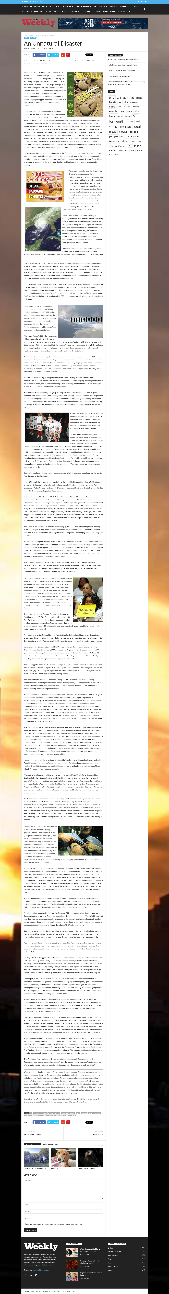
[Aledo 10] (63, 1157)
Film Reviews (113, 1255)
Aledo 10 (54, 1168)
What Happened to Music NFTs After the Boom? (90, 1250)
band (139, 97)
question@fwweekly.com (41, 1270)
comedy (134, 102)
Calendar (66, 6)
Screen (123, 6)
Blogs (110, 1259)
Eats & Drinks (82, 6)
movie (112, 131)
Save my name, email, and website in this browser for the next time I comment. (54, 1224)
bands (112, 102)
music (134, 131)
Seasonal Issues (57, 12)
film (137, 111)
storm (51, 1115)
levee (90, 1113)
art (132, 97)
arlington (122, 97)
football (127, 116)
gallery (130, 121)
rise (40, 1115)
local (137, 127)
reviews (114, 141)
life (116, 126)
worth (139, 150)
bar (120, 102)
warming (59, 1115)
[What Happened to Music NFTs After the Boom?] (72, 1252)
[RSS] (142, 2)
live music (125, 126)
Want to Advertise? (120, 12)
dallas (112, 106)
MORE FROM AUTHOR (50, 1144)
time (126, 150)
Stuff (134, 6)
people (34, 1115)
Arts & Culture (37, 6)
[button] (144, 9)
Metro (110, 1270)
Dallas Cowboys (124, 107)
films (112, 116)
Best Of (25, 12)
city (37, 1113)
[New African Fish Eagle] (90, 1157)
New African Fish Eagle (87, 1168)
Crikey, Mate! (97, 1134)
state (45, 1115)
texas (137, 146)
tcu (130, 146)
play (122, 136)
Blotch (53, 6)
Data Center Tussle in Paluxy (35, 1168)
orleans (27, 1115)
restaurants (132, 136)
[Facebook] (138, 2)
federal (50, 1113)
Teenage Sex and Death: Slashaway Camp (89, 1262)
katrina (84, 1113)
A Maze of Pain (125, 76)
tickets (121, 150)
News (26, 37)
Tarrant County (118, 146)
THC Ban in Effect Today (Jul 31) (125, 70)
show (125, 141)
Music (112, 6)
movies (123, 131)
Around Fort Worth (114, 1252)
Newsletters (102, 12)
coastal (43, 1113)
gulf (77, 1113)
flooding (64, 1113)
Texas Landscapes (32, 1134)
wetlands (67, 1115)
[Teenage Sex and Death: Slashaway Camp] (72, 1264)
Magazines (39, 12)
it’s (110, 127)
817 (111, 98)
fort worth (116, 121)
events (113, 111)
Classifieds (75, 12)
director (136, 107)
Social (88, 12)
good (138, 121)
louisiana (97, 1113)
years (117, 154)
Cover (25, 6)
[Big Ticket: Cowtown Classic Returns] (72, 1276)
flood (57, 1113)
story (139, 141)
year (73, 1115)
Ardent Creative (72, 1291)
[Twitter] (145, 2)
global (72, 1113)
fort (134, 116)
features (126, 111)
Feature (33, 37)
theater (112, 150)
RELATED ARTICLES (32, 1144)
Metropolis (99, 6)
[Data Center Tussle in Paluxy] (36, 1157)
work (132, 150)
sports (133, 141)
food (120, 116)
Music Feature (113, 1267)
